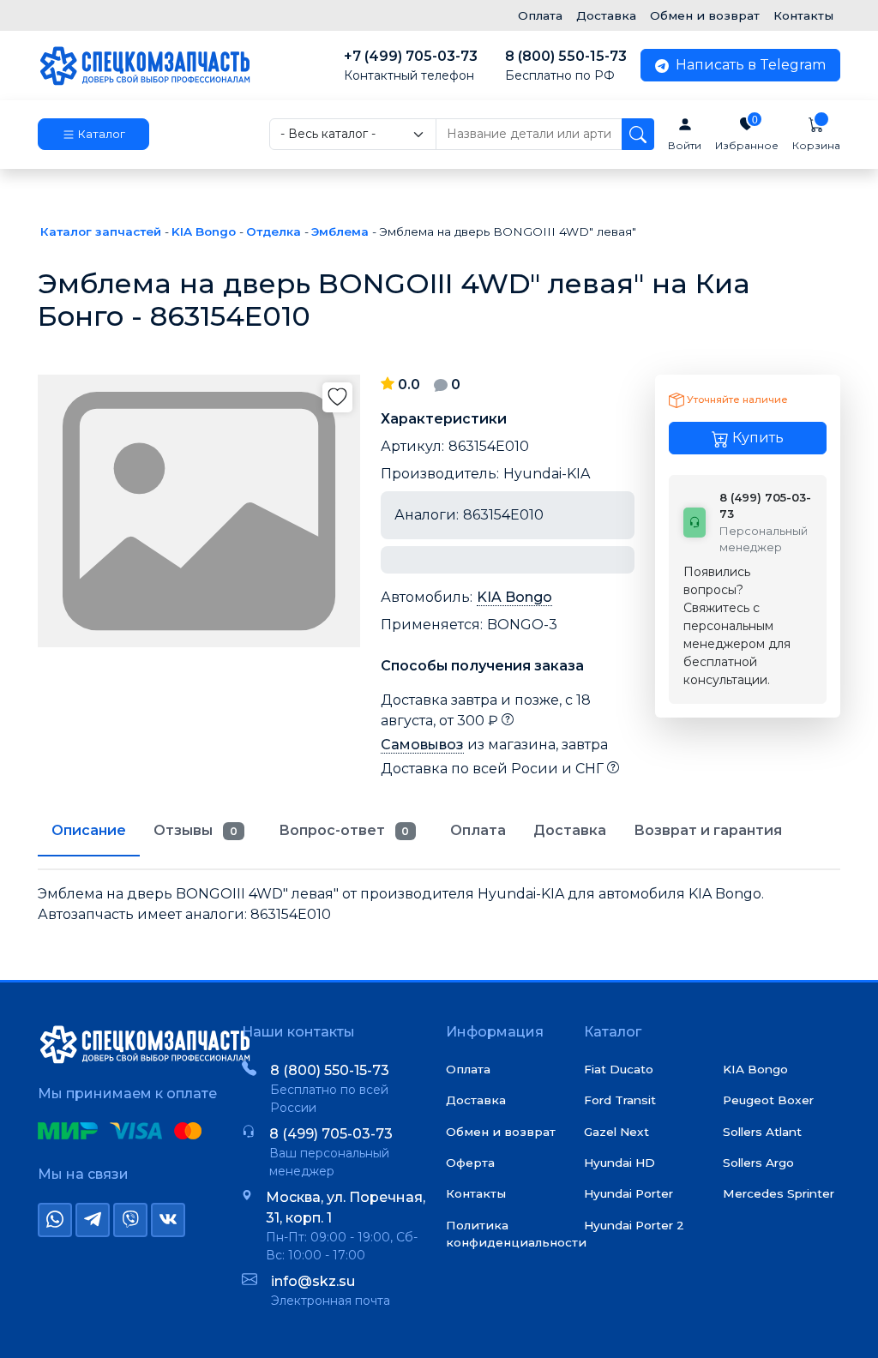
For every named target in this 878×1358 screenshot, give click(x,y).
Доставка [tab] (569, 830)
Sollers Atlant (762, 1132)
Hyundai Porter (628, 1193)
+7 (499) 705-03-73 (411, 65)
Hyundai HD (619, 1162)
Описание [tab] (88, 830)
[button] (93, 134)
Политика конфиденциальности (516, 1233)
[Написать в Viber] (130, 1220)
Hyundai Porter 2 (634, 1225)
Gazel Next (616, 1132)
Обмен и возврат (705, 15)
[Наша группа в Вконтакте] (168, 1220)
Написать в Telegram (749, 65)
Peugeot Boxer (768, 1100)
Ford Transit (620, 1100)
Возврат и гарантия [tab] (708, 830)
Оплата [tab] (478, 830)
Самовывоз (422, 744)
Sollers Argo (758, 1162)
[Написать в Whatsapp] (55, 1220)
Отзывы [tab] (195, 830)
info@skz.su (313, 1281)
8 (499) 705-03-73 (331, 1134)
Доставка (606, 15)
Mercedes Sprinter (778, 1193)
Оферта (470, 1162)
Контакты (803, 15)
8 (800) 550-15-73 (566, 65)
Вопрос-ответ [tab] (344, 830)
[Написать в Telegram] (92, 1220)
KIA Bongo (514, 597)
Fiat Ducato (618, 1069)
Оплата (540, 15)
